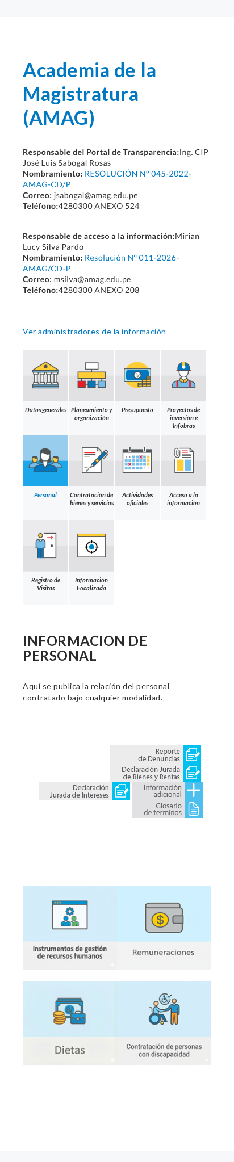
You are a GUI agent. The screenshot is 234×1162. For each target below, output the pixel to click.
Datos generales (45, 409)
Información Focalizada (91, 584)
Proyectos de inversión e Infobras (183, 417)
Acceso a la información (183, 498)
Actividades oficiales (137, 498)
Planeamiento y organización (91, 413)
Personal (45, 494)
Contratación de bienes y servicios (92, 498)
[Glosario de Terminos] (167, 807)
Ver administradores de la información (94, 331)
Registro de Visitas (45, 584)
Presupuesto (137, 409)
